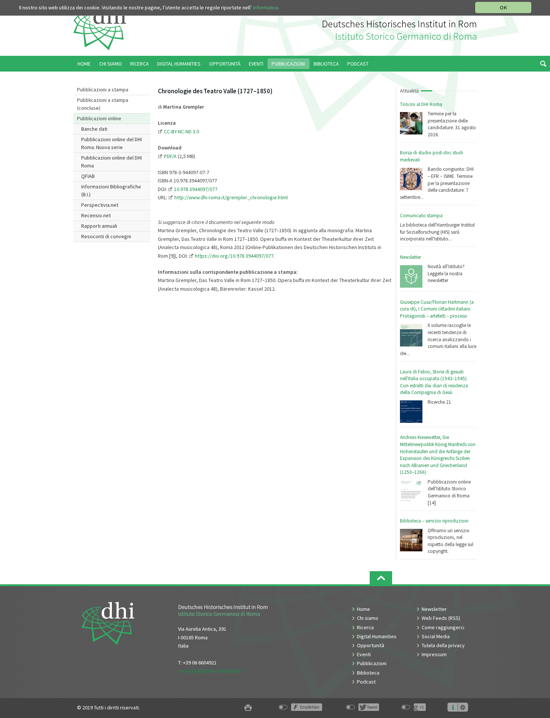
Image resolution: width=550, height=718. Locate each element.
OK (503, 7)
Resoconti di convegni (106, 236)
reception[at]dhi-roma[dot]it (209, 670)
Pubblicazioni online (99, 118)
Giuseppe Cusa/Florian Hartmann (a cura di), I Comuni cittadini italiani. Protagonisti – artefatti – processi (437, 309)
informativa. (266, 7)
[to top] (381, 577)
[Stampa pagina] (248, 707)
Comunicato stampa (421, 215)
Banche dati (94, 128)
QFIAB (88, 176)
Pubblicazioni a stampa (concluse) (102, 104)
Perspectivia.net (99, 205)
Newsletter (410, 257)
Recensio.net (96, 215)
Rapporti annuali (99, 225)
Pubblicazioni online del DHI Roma (111, 161)
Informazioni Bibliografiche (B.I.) (111, 190)
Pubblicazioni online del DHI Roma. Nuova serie (111, 143)
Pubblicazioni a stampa (102, 89)
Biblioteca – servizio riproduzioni (434, 521)
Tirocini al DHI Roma (421, 104)
